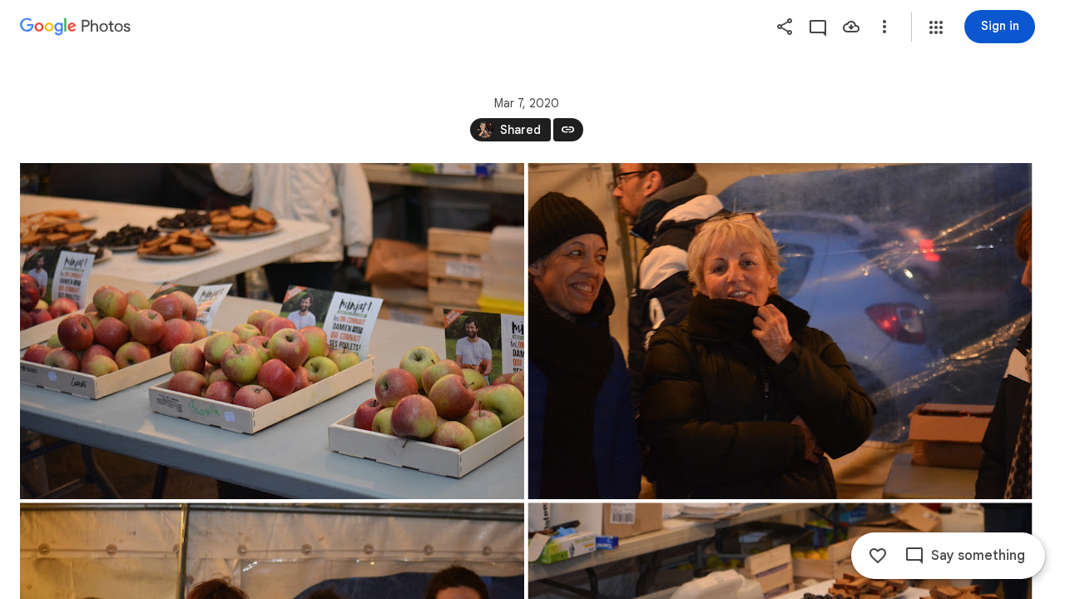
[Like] (877, 555)
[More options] (884, 26)
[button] (936, 27)
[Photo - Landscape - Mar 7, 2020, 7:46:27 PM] (272, 331)
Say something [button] (978, 555)
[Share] (784, 26)
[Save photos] (851, 26)
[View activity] (818, 26)
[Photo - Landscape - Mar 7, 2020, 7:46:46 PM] (780, 331)
